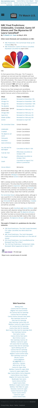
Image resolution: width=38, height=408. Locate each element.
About (11, 405)
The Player (4, 157)
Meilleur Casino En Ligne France (19, 324)
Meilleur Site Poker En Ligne (19, 387)
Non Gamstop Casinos (19, 332)
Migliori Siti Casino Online (19, 310)
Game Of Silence (6, 143)
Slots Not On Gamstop (19, 320)
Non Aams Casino (19, 334)
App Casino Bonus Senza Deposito (19, 373)
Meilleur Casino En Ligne (19, 342)
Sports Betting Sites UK (19, 348)
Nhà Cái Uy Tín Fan (19, 365)
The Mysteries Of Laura (27, 212)
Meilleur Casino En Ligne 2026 (19, 369)
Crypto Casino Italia (19, 383)
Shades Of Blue (5, 117)
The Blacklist (5, 106)
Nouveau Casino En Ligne (19, 389)
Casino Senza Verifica (19, 381)
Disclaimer (33, 402)
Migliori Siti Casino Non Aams (19, 377)
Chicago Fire (5, 101)
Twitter (16, 405)
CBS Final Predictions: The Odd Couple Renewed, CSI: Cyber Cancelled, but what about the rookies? (21, 230)
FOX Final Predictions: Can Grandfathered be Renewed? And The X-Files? (19, 241)
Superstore (4, 115)
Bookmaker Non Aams (19, 379)
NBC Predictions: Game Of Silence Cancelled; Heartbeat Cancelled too (19, 47)
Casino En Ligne (19, 395)
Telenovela (4, 138)
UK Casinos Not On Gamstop (19, 312)
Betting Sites (19, 307)
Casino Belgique (19, 359)
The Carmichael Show (7, 124)
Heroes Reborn (5, 167)
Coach (3, 161)
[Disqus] (19, 272)
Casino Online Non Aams (19, 336)
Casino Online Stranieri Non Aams (19, 316)
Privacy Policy (5, 405)
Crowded (4, 131)
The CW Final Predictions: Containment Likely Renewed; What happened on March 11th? (19, 245)
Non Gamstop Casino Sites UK (19, 322)
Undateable (4, 129)
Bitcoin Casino (19, 357)
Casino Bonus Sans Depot (19, 375)
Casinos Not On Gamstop (22, 5)
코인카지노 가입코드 (19, 363)
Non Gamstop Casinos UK (19, 340)
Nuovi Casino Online (19, 393)
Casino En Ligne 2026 (19, 367)
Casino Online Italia (19, 397)
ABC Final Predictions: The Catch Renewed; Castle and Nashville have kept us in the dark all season (20, 236)
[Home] (24, 18)
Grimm (3, 120)
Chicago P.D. (5, 104)
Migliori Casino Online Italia (19, 353)
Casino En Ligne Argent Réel (19, 371)
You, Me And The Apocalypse (6, 148)
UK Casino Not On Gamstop (19, 344)
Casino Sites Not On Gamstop (19, 328)
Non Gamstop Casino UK (19, 318)
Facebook (22, 405)
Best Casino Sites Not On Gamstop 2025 (19, 330)
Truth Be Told (5, 153)
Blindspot (4, 99)
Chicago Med (5, 113)
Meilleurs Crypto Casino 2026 (19, 385)
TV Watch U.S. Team (9, 35)
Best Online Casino (19, 338)
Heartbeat (4, 140)
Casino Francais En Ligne (19, 391)
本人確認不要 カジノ (19, 361)
